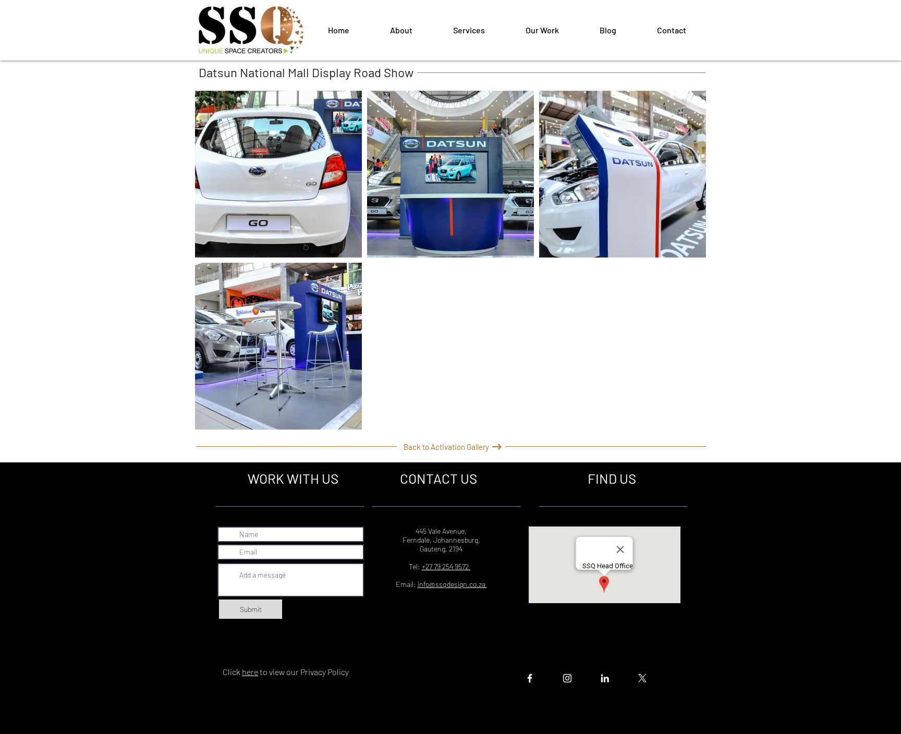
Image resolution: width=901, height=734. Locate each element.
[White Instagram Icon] (567, 678)
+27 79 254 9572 (446, 566)
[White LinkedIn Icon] (605, 678)
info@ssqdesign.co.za (452, 584)
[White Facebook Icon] (529, 678)
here (250, 672)
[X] (642, 678)
